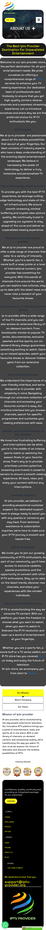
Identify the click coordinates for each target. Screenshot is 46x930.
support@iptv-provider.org (18, 883)
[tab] (23, 692)
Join (41, 656)
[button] (5, 924)
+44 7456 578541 (15, 868)
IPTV (39, 79)
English (28, 928)
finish (31, 673)
